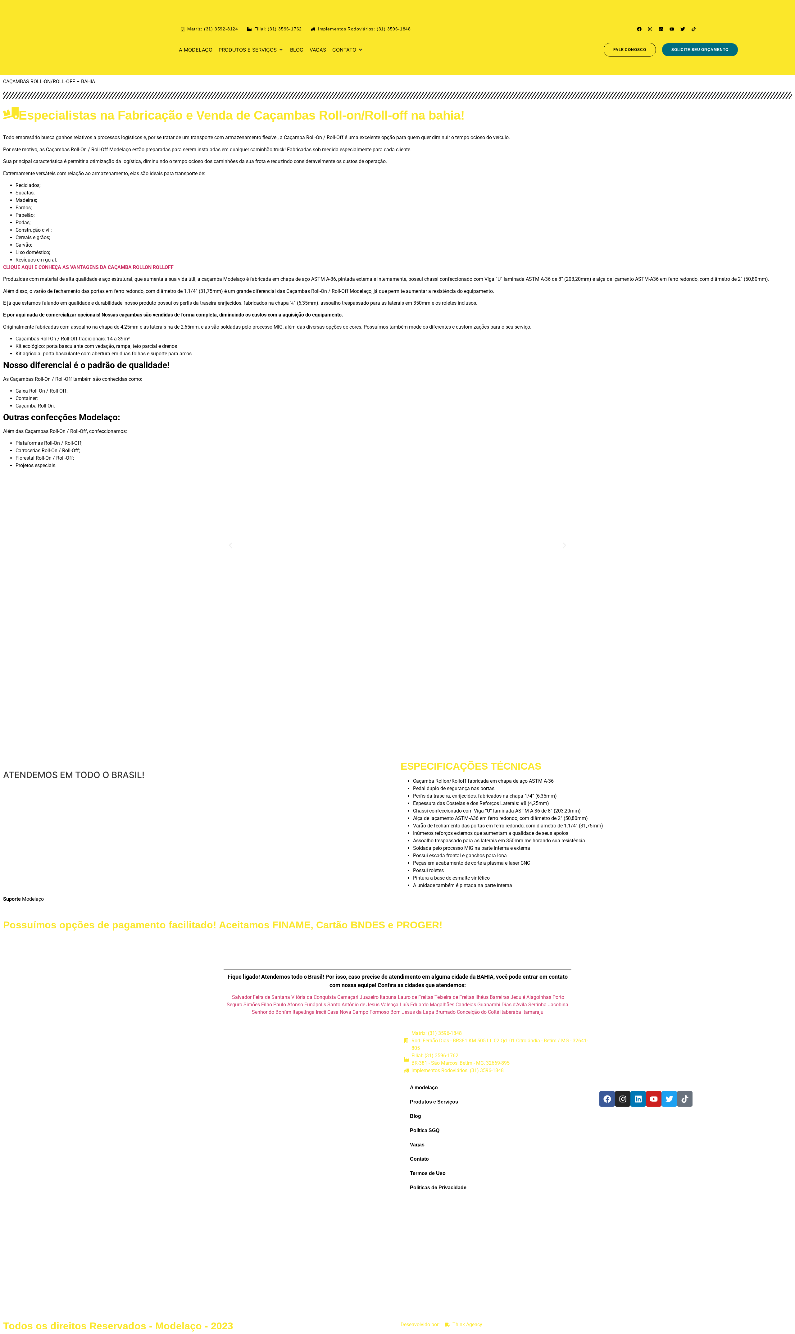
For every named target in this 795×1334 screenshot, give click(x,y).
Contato (419, 1159)
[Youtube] (671, 29)
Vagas (417, 1144)
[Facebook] (639, 29)
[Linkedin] (661, 29)
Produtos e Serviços (434, 1101)
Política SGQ (424, 1130)
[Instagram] (650, 29)
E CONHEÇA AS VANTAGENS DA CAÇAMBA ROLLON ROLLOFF (104, 267)
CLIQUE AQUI (18, 267)
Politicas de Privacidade (438, 1187)
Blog (415, 1116)
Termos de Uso (428, 1173)
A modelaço (424, 1087)
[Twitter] (682, 29)
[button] (251, 49)
